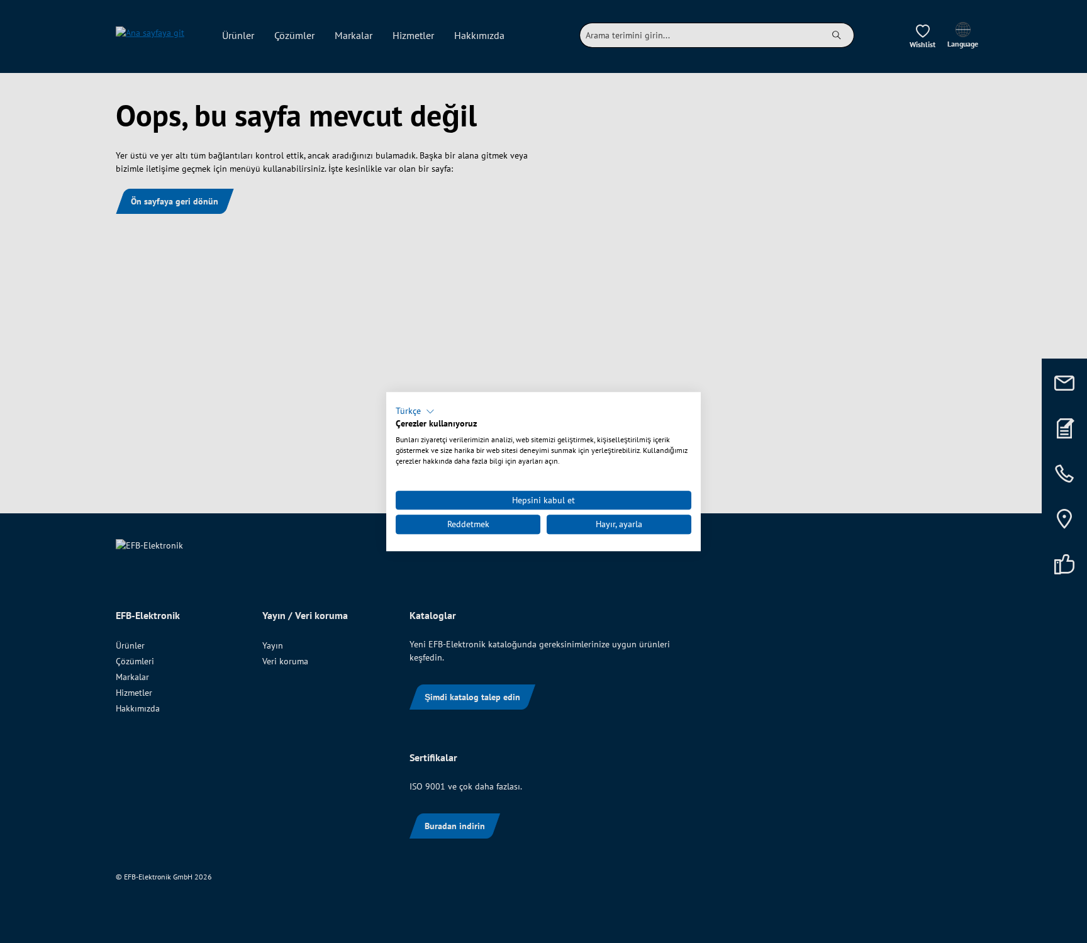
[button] (415, 411)
